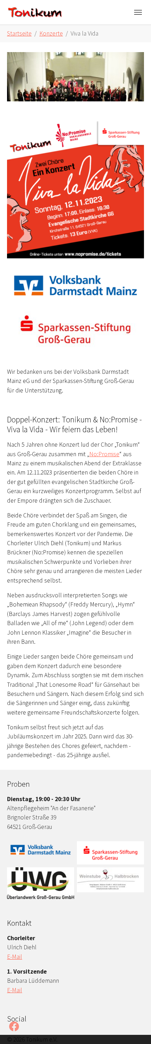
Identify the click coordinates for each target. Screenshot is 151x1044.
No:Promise (104, 454)
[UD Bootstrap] (35, 12)
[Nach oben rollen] (134, 1027)
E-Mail (14, 957)
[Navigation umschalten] (138, 12)
